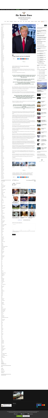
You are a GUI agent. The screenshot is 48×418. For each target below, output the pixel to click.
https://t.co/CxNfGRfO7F (18, 105)
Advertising (32, 29)
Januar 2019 (2, 121)
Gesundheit (2, 253)
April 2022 (2, 84)
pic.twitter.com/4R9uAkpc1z (29, 105)
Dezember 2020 (2, 99)
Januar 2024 (2, 64)
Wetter (1, 367)
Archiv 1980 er (2, 203)
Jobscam (2, 273)
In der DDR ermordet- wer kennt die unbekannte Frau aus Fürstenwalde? (44, 148)
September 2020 (2, 102)
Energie (2, 235)
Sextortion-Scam (2, 328)
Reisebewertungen (2, 312)
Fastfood (2, 240)
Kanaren (2, 276)
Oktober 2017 (2, 135)
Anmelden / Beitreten (13, 17)
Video (1, 359)
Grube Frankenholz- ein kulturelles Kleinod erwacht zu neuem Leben (44, 129)
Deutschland (15, 29)
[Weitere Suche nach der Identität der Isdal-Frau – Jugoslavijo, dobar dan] (42, 93)
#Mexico (29, 88)
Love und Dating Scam (3, 292)
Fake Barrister (2, 239)
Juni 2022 (2, 82)
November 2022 (2, 77)
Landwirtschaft (2, 287)
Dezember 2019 (2, 110)
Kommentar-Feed (3, 379)
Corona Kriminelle (3, 221)
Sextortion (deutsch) (3, 327)
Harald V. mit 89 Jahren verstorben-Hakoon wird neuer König (41, 47)
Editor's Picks (2, 234)
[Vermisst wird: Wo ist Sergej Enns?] (39, 137)
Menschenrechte (2, 294)
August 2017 (2, 137)
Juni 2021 (2, 93)
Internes (2, 266)
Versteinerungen (2, 357)
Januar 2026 (2, 41)
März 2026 (2, 39)
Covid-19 (2, 222)
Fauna (1, 241)
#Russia (18, 90)
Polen (1, 304)
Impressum (39, 29)
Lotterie (2, 291)
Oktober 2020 (2, 101)
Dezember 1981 (2, 185)
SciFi (1, 326)
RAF (1, 309)
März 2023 (2, 73)
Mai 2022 (2, 83)
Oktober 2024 (2, 55)
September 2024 (2, 56)
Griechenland (2, 256)
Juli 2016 (2, 148)
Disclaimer (29, 29)
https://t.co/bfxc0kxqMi (25, 91)
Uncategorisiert (2, 349)
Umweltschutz (2, 348)
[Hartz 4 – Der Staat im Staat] (39, 103)
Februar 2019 (2, 120)
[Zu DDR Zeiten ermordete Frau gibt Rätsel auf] (39, 152)
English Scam (2, 237)
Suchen (37, 32)
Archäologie (2, 201)
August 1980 (2, 186)
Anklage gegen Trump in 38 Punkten (23, 174)
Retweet (41, 169)
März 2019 (2, 119)
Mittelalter (2, 295)
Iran (1, 268)
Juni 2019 (2, 116)
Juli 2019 (2, 115)
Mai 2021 (2, 94)
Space (1, 329)
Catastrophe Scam (2, 216)
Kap (1, 277)
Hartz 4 (2, 258)
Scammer (2, 322)
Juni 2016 (2, 149)
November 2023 (2, 66)
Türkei (1, 345)
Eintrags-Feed (2, 377)
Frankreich (2, 248)
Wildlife (2, 368)
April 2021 (2, 95)
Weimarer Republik (3, 365)
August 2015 (2, 157)
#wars (28, 84)
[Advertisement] (24, 12)
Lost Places (2, 290)
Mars (1, 293)
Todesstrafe (2, 341)
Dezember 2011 (2, 165)
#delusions (29, 83)
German (43, 29)
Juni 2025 (2, 48)
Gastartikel (35, 29)
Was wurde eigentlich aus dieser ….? (4, 363)
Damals (2, 223)
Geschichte (2, 252)
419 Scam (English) (3, 194)
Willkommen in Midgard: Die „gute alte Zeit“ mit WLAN (41, 41)
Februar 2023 (2, 74)
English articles (2, 236)
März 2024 (2, 62)
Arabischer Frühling (3, 200)
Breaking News (11, 29)
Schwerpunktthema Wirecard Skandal (4, 325)
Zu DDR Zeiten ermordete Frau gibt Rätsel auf (43, 152)
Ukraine (2, 346)
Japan (1, 272)
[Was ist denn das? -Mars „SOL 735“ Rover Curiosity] (39, 114)
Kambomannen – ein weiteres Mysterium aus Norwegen (43, 144)
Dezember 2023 (2, 65)
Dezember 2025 (2, 42)
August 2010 (2, 172)
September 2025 (2, 45)
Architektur (2, 202)
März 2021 (2, 96)
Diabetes (2, 231)
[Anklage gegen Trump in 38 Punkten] (24, 172)
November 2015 (2, 154)
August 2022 (2, 80)
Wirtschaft (2, 369)
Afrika (1, 196)
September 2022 (2, 79)
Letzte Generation (2, 289)
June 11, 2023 (31, 92)
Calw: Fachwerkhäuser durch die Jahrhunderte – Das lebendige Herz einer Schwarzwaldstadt (42, 45)
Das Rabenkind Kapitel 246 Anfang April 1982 (41, 54)
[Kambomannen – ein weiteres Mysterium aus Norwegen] (39, 144)
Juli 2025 (2, 47)
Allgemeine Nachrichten (3, 197)
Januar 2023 (2, 75)
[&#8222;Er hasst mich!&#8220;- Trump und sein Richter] (31, 172)
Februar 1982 (2, 184)
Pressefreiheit (2, 307)
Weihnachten (2, 364)
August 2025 (2, 46)
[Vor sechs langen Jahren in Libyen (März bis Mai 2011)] (39, 133)
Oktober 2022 (2, 78)
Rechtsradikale (2, 310)
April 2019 (2, 118)
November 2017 (2, 134)
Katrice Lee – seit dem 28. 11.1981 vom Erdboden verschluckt (44, 156)
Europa (1, 238)
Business (2, 214)
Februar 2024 (2, 63)
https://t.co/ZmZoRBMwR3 (28, 113)
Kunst (23, 29)
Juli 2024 (2, 58)
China (1, 217)
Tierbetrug (2, 339)
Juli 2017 (2, 138)
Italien (1, 271)
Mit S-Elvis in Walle (43, 124)
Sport (1, 332)
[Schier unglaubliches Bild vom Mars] (39, 141)
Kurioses (2, 285)
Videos (1, 360)
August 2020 (2, 103)
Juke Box (2, 274)
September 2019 (2, 113)
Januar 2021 (2, 98)
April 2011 (2, 167)
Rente (1, 314)
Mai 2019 (2, 117)
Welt (1, 366)
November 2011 (2, 166)
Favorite (43, 169)
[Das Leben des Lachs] (39, 106)
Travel (1, 343)
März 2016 (2, 152)
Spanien (2, 331)
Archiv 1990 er (2, 204)
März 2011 (2, 168)
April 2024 (2, 61)
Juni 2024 (2, 59)
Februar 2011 (2, 169)
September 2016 (2, 146)
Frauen (1, 250)
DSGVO (26, 29)
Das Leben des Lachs (43, 105)
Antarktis (2, 199)
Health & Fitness (2, 259)
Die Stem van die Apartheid (3, 232)
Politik (21, 29)
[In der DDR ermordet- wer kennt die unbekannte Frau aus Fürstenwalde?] (39, 148)
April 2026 (2, 38)
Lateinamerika (2, 288)
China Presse (2, 218)
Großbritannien (2, 257)
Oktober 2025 (2, 44)
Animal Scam (2, 198)
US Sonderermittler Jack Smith (26, 144)
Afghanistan (2, 195)
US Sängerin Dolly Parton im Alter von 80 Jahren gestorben (41, 56)
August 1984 (2, 183)
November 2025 (2, 43)
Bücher (1, 212)
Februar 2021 (2, 97)
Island (1, 269)
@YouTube (24, 114)
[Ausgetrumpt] (16, 172)
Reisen (1, 313)
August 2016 (2, 147)
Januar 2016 (2, 153)
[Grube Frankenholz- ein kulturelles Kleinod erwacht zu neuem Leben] (39, 129)
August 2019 (2, 114)
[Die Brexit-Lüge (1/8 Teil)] (39, 118)
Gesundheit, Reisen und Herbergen (4, 254)
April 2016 (2, 151)
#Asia (19, 91)
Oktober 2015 (2, 155)
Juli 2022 (2, 81)
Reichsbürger (2, 311)
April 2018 (2, 129)
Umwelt (18, 29)
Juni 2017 (2, 139)
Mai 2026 (2, 37)
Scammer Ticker (2, 324)
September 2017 (2, 136)
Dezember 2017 (2, 133)
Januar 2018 (2, 132)
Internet (2, 267)
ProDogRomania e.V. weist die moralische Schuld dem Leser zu (41, 61)
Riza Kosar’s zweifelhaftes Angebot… (41, 73)
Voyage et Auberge (3, 362)
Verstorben (2, 358)
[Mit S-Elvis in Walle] (39, 125)
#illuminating (24, 85)
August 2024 (2, 57)
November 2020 (2, 100)
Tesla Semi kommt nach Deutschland (40, 53)
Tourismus (2, 342)
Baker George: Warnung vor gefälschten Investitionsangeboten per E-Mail (41, 43)
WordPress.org (2, 380)
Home (5, 29)
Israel (1, 270)
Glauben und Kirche (3, 255)
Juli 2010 (2, 173)
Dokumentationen (2, 233)
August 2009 (2, 175)
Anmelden (2, 376)
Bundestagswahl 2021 (3, 213)
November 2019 (2, 111)
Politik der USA (2, 306)
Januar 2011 (2, 170)
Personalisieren (23, 417)
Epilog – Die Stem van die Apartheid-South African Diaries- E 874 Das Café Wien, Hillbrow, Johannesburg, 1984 (42, 39)
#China (22, 90)
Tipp (1, 340)
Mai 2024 (2, 60)
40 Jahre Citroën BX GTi (39, 51)
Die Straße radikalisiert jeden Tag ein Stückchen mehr (43, 121)
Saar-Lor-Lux (2, 321)
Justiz (1, 275)
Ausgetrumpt (13, 174)
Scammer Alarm (2, 323)
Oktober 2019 (2, 112)
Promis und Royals (3, 308)
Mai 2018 (2, 128)
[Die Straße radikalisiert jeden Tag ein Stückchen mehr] (39, 121)
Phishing (2, 303)
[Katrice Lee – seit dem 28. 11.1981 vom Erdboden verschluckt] (39, 156)
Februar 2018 (2, 131)
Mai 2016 (2, 150)
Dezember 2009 (2, 174)
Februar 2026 (2, 40)
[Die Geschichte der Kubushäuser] (39, 110)
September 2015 (2, 156)
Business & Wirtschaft (3, 215)
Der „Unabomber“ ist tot (15, 188)
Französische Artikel (3, 249)
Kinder (1, 278)
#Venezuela (25, 87)
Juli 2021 (2, 92)
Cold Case (2, 219)
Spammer (2, 330)
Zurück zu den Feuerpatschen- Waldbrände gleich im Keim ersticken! (41, 50)
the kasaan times (14, 65)
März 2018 (2, 130)
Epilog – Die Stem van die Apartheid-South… (25, 17)
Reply (39, 169)
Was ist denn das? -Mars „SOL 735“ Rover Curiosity (43, 114)
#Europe (32, 90)
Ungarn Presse (2, 350)
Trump (1, 344)
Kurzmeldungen (2, 286)
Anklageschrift (14, 130)
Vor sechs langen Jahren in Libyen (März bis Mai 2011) (43, 133)
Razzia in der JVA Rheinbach (41, 71)
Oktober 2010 (2, 171)
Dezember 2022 (2, 76)
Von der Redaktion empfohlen (4, 361)
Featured (8, 29)
